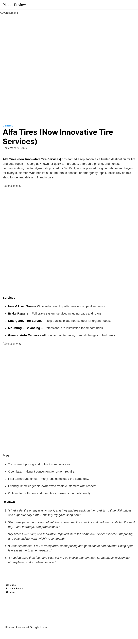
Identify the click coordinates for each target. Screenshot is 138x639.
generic (8, 125)
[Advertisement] (69, 65)
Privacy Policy (14, 588)
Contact (10, 592)
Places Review (14, 4)
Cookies (11, 585)
